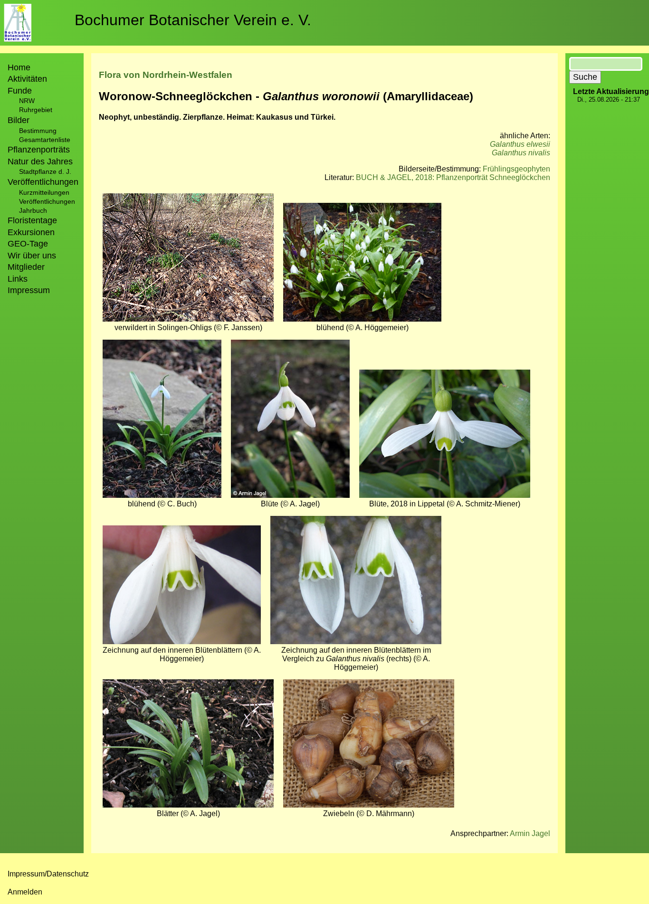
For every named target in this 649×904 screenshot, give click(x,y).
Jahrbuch (33, 210)
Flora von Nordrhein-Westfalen (165, 75)
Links (18, 279)
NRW (27, 101)
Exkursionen (31, 232)
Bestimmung (38, 130)
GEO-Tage (28, 243)
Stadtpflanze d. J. (45, 171)
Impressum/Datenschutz (48, 874)
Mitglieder (26, 267)
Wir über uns (32, 255)
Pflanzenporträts (39, 149)
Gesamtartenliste (44, 139)
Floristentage (32, 220)
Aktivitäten (27, 79)
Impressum (29, 290)
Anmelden (25, 892)
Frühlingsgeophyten (516, 169)
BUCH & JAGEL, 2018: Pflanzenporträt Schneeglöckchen (453, 177)
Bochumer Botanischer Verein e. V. (193, 20)
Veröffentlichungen (47, 201)
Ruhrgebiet (35, 110)
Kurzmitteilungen (44, 192)
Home (19, 67)
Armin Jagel (530, 833)
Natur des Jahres (40, 161)
